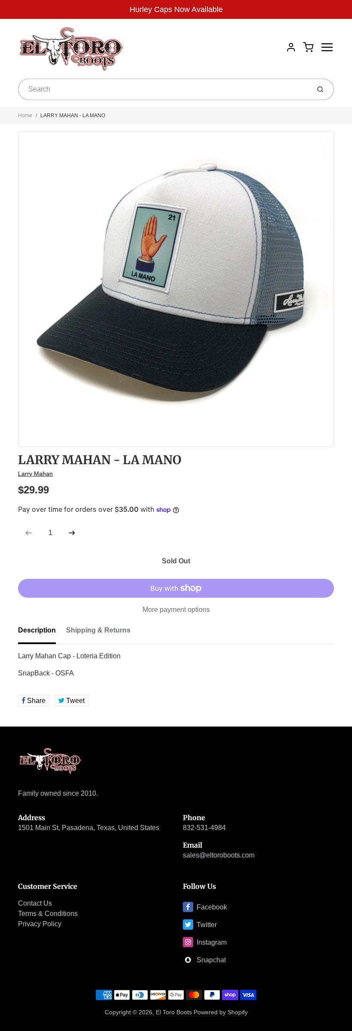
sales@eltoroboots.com (219, 855)
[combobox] (163, 89)
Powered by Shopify (221, 1012)
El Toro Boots (174, 1012)
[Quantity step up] (71, 533)
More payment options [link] (176, 609)
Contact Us (35, 903)
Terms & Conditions (48, 913)
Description (37, 630)
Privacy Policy (39, 924)
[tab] (42, 633)
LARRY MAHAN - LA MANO (72, 116)
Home (25, 116)
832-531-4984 (204, 827)
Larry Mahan (35, 473)
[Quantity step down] (28, 533)
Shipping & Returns (98, 630)
